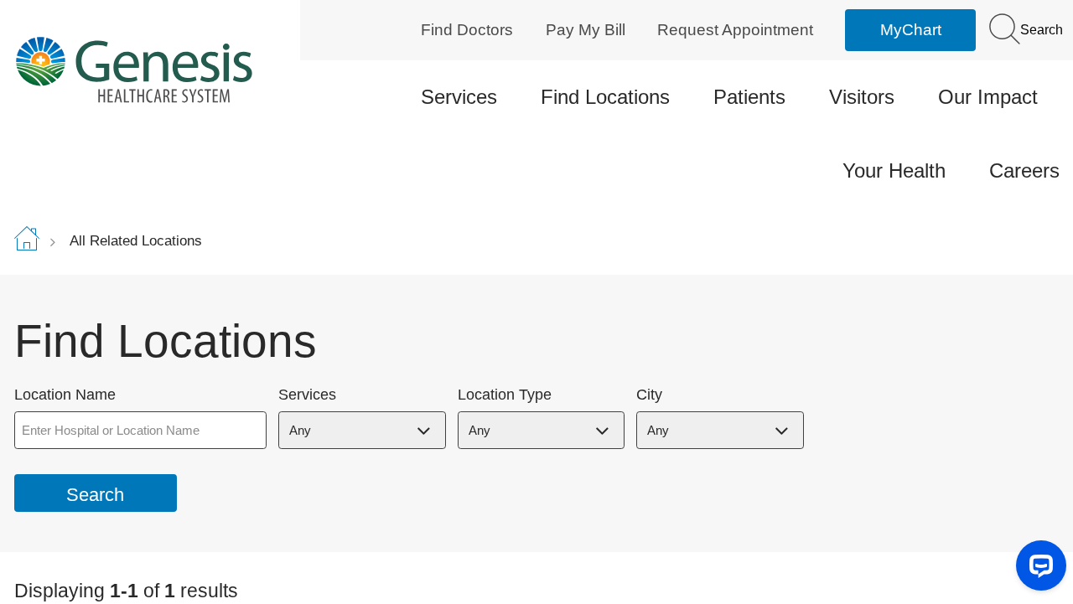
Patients (749, 96)
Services (459, 96)
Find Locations (605, 96)
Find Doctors (467, 30)
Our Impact (988, 96)
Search (1040, 30)
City (649, 395)
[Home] (137, 69)
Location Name (65, 395)
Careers (1024, 170)
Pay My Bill (585, 30)
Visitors (861, 96)
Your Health (894, 170)
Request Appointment (735, 30)
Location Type (505, 395)
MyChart (910, 30)
